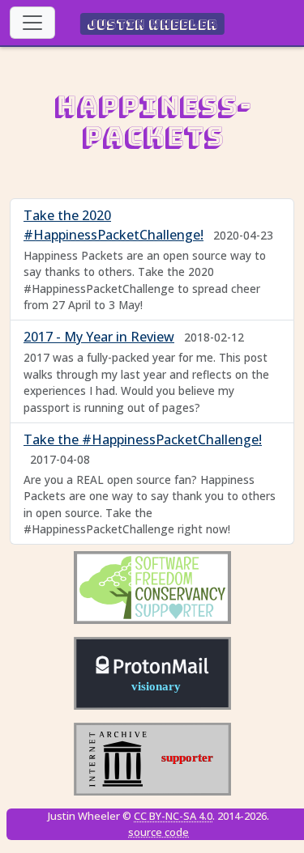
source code (158, 832)
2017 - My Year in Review (99, 337)
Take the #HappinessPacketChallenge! (143, 439)
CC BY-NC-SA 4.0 (173, 815)
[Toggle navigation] (32, 22)
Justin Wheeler (152, 24)
